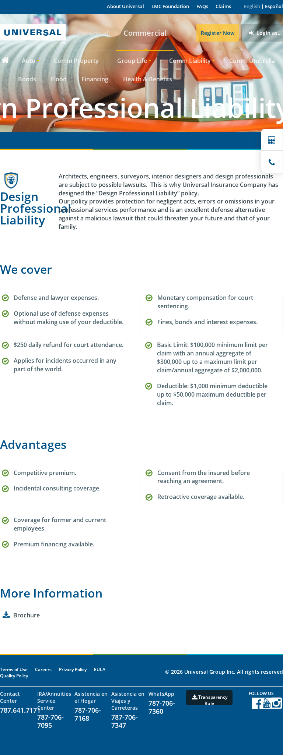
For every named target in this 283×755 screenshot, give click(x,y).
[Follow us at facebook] (257, 706)
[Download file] (6, 615)
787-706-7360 (162, 707)
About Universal (125, 6)
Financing (94, 79)
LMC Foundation (170, 6)
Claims (223, 6)
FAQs (202, 6)
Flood (59, 79)
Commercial (145, 33)
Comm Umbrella (252, 61)
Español (274, 6)
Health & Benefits (147, 79)
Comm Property (76, 61)
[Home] (5, 60)
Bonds (27, 79)
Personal (93, 33)
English (252, 6)
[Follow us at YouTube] (266, 706)
